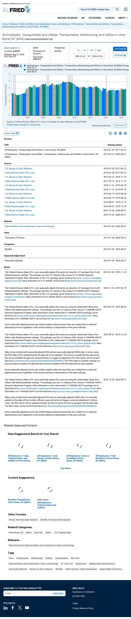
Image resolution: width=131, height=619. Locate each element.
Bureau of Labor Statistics (41, 569)
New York (38, 532)
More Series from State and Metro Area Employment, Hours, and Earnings (41, 545)
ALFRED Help (79, 596)
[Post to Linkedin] (125, 133)
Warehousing (37, 558)
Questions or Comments (83, 592)
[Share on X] (110, 133)
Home (5, 24)
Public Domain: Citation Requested (81, 569)
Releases (14, 24)
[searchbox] (99, 9)
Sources (110, 18)
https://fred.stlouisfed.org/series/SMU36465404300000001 (36, 361)
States (48, 532)
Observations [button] (11, 48)
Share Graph (10, 133)
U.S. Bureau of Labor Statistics (18, 168)
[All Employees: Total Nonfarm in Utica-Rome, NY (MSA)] (108, 446)
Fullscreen (119, 125)
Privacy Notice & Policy (83, 608)
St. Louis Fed (67, 564)
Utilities (48, 558)
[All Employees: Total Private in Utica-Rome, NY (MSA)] (50, 446)
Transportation (61, 558)
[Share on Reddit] (120, 133)
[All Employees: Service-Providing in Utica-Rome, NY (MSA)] (79, 446)
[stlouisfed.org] (16, 3)
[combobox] (99, 9)
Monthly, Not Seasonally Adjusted (55, 520)
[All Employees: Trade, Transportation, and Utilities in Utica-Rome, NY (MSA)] (21, 446)
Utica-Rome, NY (16, 532)
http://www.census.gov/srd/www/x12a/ (84, 281)
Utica (11, 558)
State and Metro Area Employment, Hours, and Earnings (44, 24)
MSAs (28, 532)
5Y (85, 50)
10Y (91, 50)
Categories (95, 18)
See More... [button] (66, 468)
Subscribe (58, 593)
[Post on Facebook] (115, 133)
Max (99, 50)
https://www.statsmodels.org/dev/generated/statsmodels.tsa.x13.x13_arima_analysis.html (52, 315)
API (83, 18)
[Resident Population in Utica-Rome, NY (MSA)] (21, 490)
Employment (80, 564)
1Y (78, 50)
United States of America (110, 569)
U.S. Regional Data (62, 532)
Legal (75, 603)
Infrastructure (22, 558)
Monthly (59, 569)
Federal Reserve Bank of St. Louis (20, 173)
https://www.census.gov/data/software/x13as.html (75, 391)
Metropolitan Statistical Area (102, 564)
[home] (16, 9)
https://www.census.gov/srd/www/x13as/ (68, 318)
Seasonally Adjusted (18, 569)
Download (119, 55)
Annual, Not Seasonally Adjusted (23, 520)
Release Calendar (68, 18)
